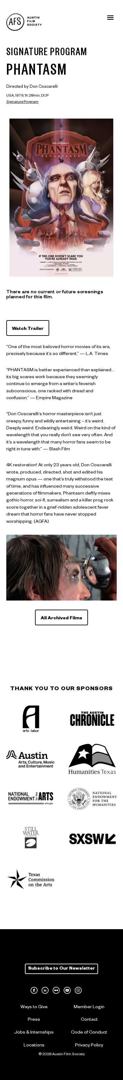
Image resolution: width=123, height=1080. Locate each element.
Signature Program (22, 102)
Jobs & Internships (34, 1032)
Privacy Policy (89, 1045)
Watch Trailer (28, 329)
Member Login (89, 1007)
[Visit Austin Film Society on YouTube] (67, 990)
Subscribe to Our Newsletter (61, 968)
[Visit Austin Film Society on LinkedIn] (45, 990)
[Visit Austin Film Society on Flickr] (56, 990)
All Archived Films (61, 618)
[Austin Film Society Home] (24, 22)
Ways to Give (34, 1007)
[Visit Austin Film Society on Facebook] (34, 990)
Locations (34, 1045)
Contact (89, 1020)
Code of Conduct (89, 1032)
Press (34, 1020)
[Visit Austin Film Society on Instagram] (78, 990)
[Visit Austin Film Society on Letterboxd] (89, 990)
